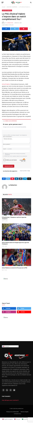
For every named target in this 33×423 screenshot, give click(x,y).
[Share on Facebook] (6, 28)
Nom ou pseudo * (6, 144)
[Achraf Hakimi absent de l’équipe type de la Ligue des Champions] (16, 232)
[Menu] (3, 2)
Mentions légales (24, 411)
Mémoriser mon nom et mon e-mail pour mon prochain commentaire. (15, 154)
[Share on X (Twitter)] (15, 28)
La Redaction (10, 22)
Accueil (3, 7)
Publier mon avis (9, 166)
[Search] (30, 2)
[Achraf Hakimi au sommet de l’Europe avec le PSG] (16, 257)
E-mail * (7, 148)
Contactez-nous (17, 413)
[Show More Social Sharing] (29, 28)
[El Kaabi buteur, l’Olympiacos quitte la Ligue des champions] (16, 206)
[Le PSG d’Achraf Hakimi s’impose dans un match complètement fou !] (16, 41)
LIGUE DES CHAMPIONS (12, 7)
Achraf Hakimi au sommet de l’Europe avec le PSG (14, 267)
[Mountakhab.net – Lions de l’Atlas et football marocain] (16, 2)
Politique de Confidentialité (12, 411)
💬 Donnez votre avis (8, 24)
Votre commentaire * (7, 136)
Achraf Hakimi (6, 84)
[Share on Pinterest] (23, 28)
